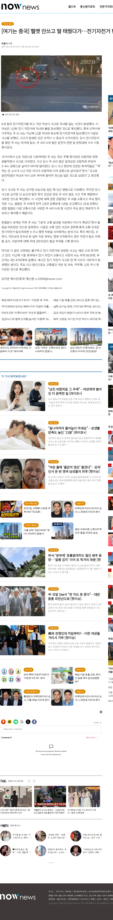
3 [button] (53, 862)
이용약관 (68, 891)
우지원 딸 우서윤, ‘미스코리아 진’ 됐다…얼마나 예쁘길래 (15, 811)
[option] (51, 847)
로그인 (51, 891)
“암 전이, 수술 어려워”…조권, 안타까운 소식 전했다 (56, 852)
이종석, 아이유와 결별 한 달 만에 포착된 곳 (57, 836)
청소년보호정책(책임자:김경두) (100, 891)
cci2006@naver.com (48, 279)
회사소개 (59, 891)
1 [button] (49, 862)
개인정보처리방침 (79, 891)
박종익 (4, 43)
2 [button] (51, 862)
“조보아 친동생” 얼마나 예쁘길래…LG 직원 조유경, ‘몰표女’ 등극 (92, 837)
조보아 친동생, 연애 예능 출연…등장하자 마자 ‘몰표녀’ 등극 (22, 852)
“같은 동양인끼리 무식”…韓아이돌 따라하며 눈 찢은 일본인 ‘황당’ (50, 811)
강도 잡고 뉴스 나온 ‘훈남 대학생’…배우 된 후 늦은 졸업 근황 (91, 852)
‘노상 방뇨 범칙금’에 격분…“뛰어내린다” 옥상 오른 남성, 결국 (84, 811)
